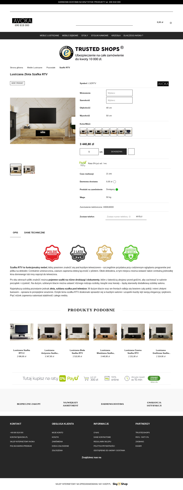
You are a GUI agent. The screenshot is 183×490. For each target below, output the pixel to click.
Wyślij (139, 217)
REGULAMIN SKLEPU (102, 442)
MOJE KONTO (57, 433)
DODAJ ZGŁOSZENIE (60, 446)
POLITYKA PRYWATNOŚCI (104, 446)
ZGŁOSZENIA (57, 451)
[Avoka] (163, 84)
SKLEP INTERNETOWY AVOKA (22, 442)
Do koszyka (116, 152)
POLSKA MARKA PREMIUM (21, 446)
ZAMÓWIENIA (57, 442)
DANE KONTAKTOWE (102, 437)
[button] (29, 424)
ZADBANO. (140, 442)
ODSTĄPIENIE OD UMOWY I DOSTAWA (109, 451)
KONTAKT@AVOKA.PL (19, 437)
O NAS (96, 433)
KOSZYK (55, 437)
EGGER (139, 446)
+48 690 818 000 (16, 433)
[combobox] (119, 93)
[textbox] (116, 93)
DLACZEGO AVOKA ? (133, 35)
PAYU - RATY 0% (142, 437)
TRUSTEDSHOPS (143, 433)
